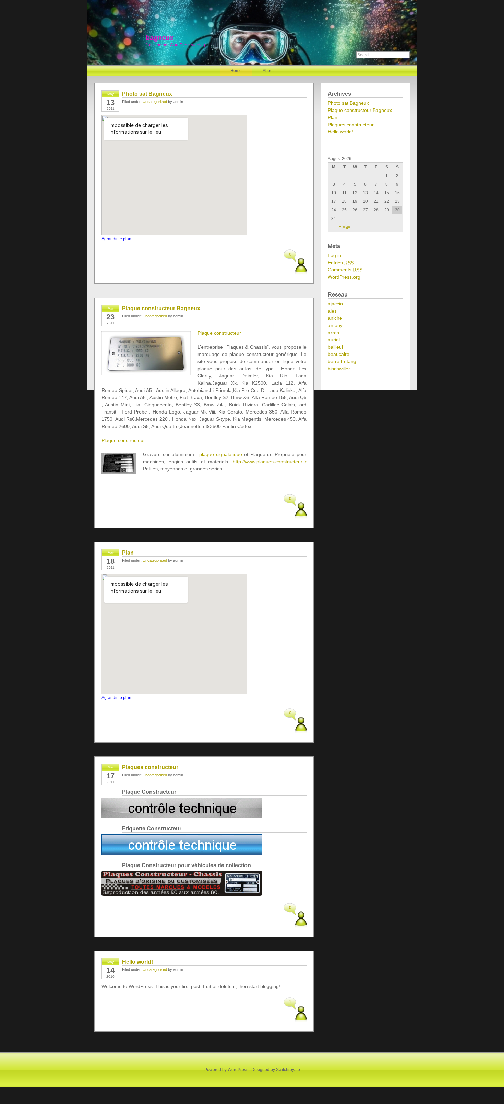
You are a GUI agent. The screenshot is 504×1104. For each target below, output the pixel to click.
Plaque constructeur (219, 333)
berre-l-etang (342, 361)
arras (333, 332)
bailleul (335, 347)
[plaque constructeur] (181, 816)
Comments (345, 269)
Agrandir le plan (116, 238)
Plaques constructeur (150, 767)
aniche (335, 318)
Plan (128, 553)
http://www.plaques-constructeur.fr (270, 461)
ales (332, 311)
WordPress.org (344, 277)
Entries (341, 262)
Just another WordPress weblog (175, 45)
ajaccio (335, 303)
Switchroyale (288, 1069)
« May (344, 227)
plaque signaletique (220, 454)
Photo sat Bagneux (147, 94)
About (268, 70)
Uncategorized (155, 102)
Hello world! (137, 962)
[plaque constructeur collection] (181, 894)
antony (335, 325)
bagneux (159, 38)
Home (236, 70)
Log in (334, 255)
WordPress (238, 1069)
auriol (334, 339)
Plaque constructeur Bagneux (161, 308)
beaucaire (338, 354)
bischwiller (339, 368)
